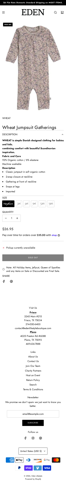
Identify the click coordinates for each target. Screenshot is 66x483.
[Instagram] (33, 438)
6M (26, 203)
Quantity (8, 212)
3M (19, 203)
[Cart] (62, 12)
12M (42, 203)
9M (34, 203)
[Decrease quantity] (5, 218)
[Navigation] (3, 12)
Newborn (8, 203)
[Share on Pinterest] (11, 282)
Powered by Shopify (33, 479)
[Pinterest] (40, 438)
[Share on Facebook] (3, 282)
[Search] (55, 12)
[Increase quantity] (17, 218)
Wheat (6, 118)
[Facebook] (25, 438)
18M (51, 203)
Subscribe (33, 422)
